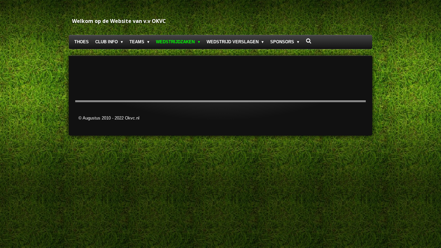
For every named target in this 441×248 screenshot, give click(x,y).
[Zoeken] (309, 41)
